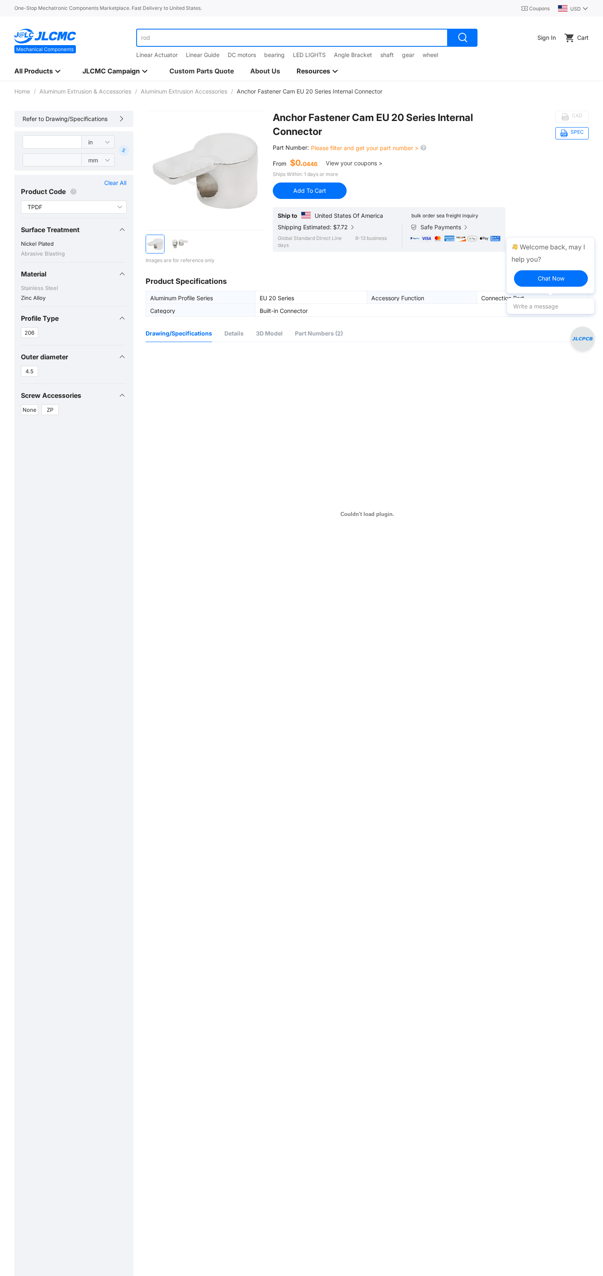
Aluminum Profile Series (181, 297)
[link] (22, 91)
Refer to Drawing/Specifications (65, 118)
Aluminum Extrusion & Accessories (85, 91)
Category (162, 310)
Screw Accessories (51, 395)
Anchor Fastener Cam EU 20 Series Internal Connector (373, 124)
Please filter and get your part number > (365, 147)
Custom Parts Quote (201, 71)
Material (33, 274)
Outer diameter (44, 357)
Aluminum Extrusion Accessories (184, 91)
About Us (265, 71)
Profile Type (40, 318)
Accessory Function (397, 297)
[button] (73, 230)
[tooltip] (550, 265)
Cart (583, 37)
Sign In (546, 37)
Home (22, 91)
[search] (462, 38)
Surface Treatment (50, 230)
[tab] (73, 230)
